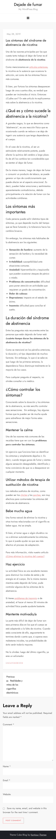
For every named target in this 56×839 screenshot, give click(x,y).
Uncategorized (14, 663)
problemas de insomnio (26, 598)
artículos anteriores (38, 67)
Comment (8, 724)
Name (7, 766)
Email (6, 780)
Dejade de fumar (28, 4)
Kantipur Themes (38, 834)
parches (36, 495)
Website (7, 794)
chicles (24, 495)
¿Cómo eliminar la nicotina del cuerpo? (25, 556)
